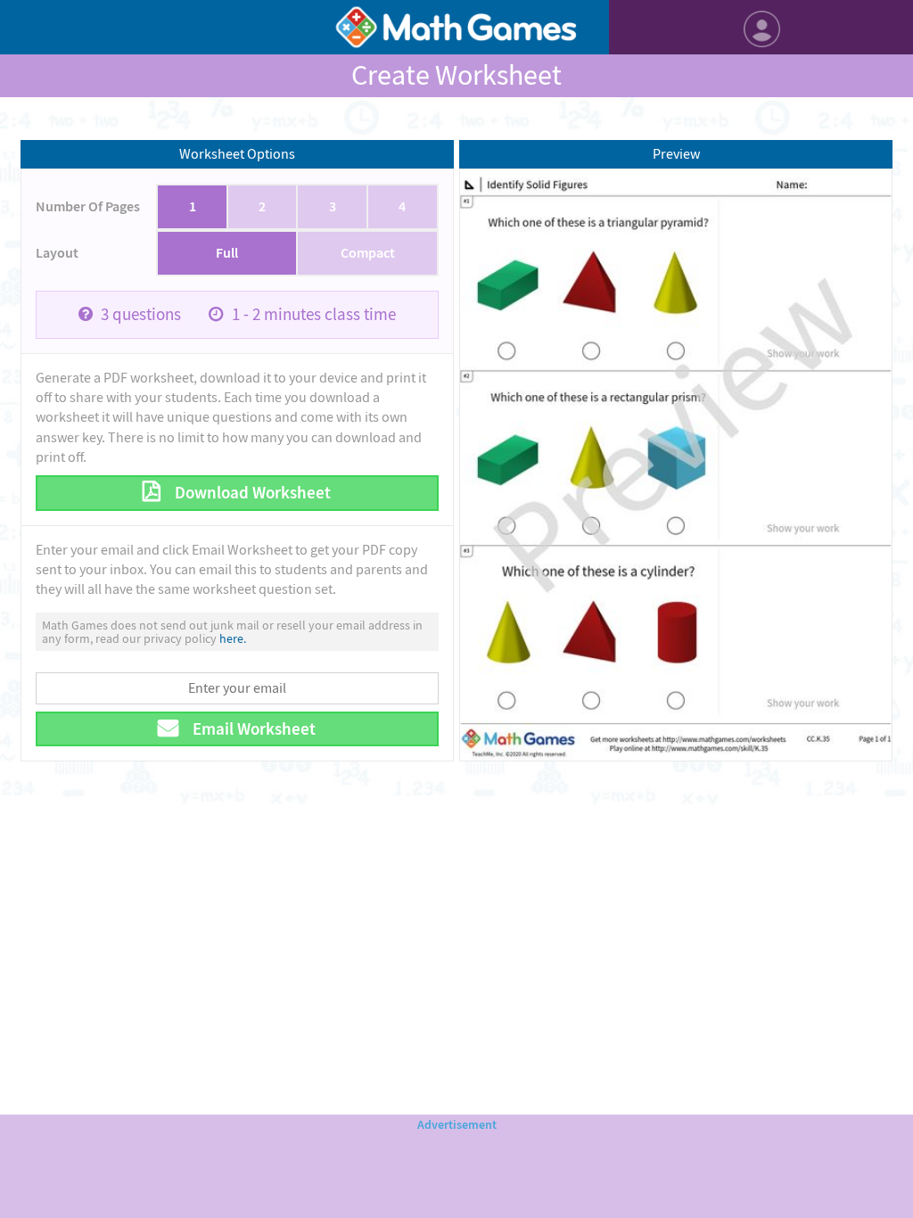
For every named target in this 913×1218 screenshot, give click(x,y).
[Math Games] (456, 27)
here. (232, 638)
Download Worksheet (251, 492)
